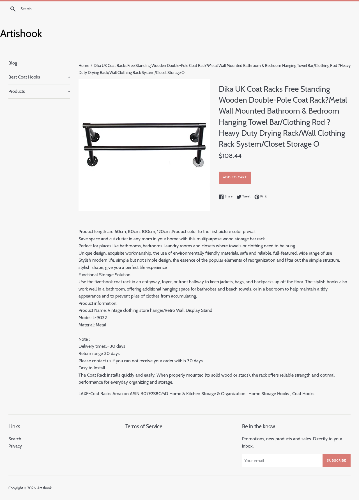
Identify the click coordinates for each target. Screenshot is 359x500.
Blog (12, 63)
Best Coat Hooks (39, 77)
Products (39, 91)
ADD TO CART (235, 177)
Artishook (44, 488)
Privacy (15, 446)
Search (14, 438)
